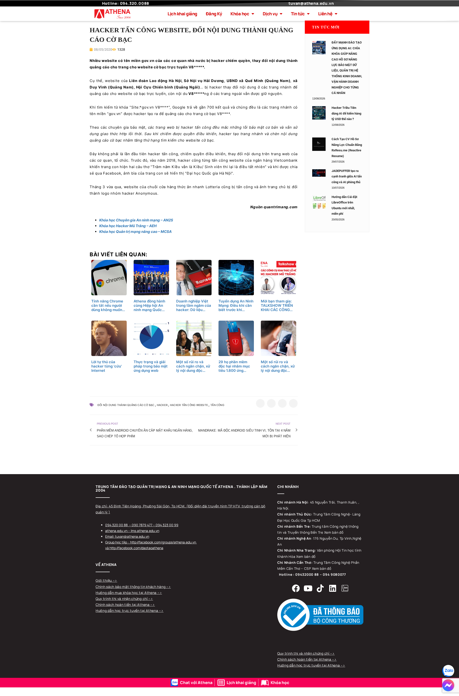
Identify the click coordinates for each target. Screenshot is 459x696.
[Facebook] (295, 588)
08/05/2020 (102, 49)
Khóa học (239, 13)
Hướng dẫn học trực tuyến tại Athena (127, 610)
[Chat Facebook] (448, 685)
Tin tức (298, 13)
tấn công (217, 405)
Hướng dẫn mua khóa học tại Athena (127, 592)
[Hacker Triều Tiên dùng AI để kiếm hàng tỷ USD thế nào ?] (319, 113)
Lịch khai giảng (182, 13)
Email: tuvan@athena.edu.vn (127, 536)
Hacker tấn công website (189, 405)
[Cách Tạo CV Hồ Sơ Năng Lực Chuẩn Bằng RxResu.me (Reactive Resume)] (319, 144)
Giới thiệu (104, 580)
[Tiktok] (320, 588)
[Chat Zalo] (448, 671)
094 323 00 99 (167, 525)
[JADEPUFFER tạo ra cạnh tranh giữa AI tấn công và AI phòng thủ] (319, 173)
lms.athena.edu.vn (145, 530)
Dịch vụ (270, 13)
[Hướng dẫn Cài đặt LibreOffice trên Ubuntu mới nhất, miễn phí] (319, 202)
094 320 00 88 (116, 525)
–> (115, 580)
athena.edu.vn (116, 530)
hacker (162, 405)
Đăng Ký (214, 13)
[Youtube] (308, 588)
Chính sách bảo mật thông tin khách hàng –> (133, 586)
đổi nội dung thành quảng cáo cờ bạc (126, 405)
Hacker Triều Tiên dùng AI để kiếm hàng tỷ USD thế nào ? (346, 113)
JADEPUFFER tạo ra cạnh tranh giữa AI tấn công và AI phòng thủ (347, 176)
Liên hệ (325, 13)
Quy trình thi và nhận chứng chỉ (122, 598)
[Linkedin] (332, 588)
